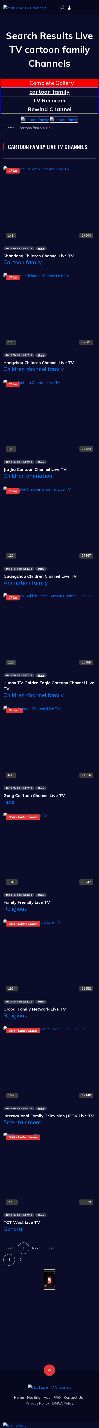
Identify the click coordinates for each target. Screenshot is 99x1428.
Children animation (27, 475)
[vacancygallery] (14, 1424)
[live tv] (62, 8)
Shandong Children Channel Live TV (38, 255)
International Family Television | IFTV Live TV (48, 1115)
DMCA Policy (62, 1403)
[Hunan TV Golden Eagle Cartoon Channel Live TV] (47, 595)
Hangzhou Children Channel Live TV (38, 362)
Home (10, 128)
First (9, 1248)
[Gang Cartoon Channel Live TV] (31, 708)
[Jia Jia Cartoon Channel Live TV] (31, 382)
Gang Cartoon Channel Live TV (34, 795)
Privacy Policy (37, 1403)
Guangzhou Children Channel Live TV (40, 576)
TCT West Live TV (21, 1222)
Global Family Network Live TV (34, 1009)
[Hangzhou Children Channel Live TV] (36, 275)
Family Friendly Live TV (26, 902)
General (13, 1228)
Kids (8, 801)
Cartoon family (22, 262)
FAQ (57, 1397)
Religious (15, 908)
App (47, 1397)
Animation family (25, 582)
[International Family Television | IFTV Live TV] (44, 1028)
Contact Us (73, 1397)
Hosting (34, 1397)
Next (36, 1248)
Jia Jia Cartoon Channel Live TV (35, 469)
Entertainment (22, 1122)
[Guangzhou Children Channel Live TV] (37, 489)
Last (50, 1248)
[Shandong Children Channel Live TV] (36, 168)
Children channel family (33, 368)
